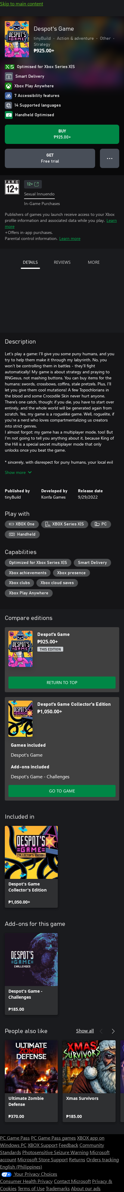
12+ (30, 184)
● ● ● (110, 158)
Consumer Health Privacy (26, 1181)
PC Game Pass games (53, 1137)
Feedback (68, 1145)
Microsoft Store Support (42, 1159)
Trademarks (58, 1188)
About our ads (86, 1188)
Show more (15, 472)
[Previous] (101, 1031)
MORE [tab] (94, 262)
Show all (85, 1030)
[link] (31, 867)
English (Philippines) (21, 1166)
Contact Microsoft (72, 1181)
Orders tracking (102, 1159)
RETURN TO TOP (62, 682)
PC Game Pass (15, 1137)
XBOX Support (42, 1145)
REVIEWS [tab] (62, 262)
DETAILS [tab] (30, 262)
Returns (77, 1159)
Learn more (69, 238)
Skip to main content (21, 3)
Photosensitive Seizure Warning (55, 1152)
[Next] (113, 1031)
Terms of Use (31, 1188)
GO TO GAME (62, 791)
